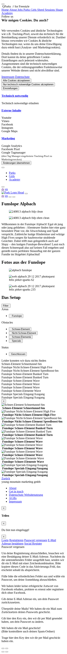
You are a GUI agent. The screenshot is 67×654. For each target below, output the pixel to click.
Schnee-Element (20, 329)
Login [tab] (5, 540)
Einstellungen (10, 88)
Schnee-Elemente (20, 337)
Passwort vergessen (35, 540)
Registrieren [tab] (16, 540)
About (12, 488)
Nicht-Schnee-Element (23, 333)
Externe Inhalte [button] (11, 110)
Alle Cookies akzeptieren (16, 80)
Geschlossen (17, 354)
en (6, 189)
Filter (6, 305)
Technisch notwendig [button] (14, 95)
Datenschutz (22, 76)
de (2, 189)
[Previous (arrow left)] (2, 651)
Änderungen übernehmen (16, 163)
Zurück (5, 478)
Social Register (33, 543)
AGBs (13, 498)
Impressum (7, 76)
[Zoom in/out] (6, 648)
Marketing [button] (8, 138)
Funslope (16, 316)
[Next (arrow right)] (6, 651)
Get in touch (16, 491)
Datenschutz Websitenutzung (26, 494)
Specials (15, 340)
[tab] (33, 96)
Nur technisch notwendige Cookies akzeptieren (28, 84)
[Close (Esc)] (2, 648)
